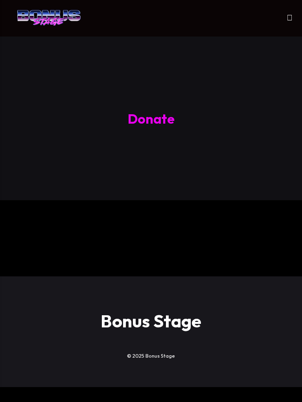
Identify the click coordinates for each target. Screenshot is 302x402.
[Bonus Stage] (48, 17)
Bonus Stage (151, 321)
